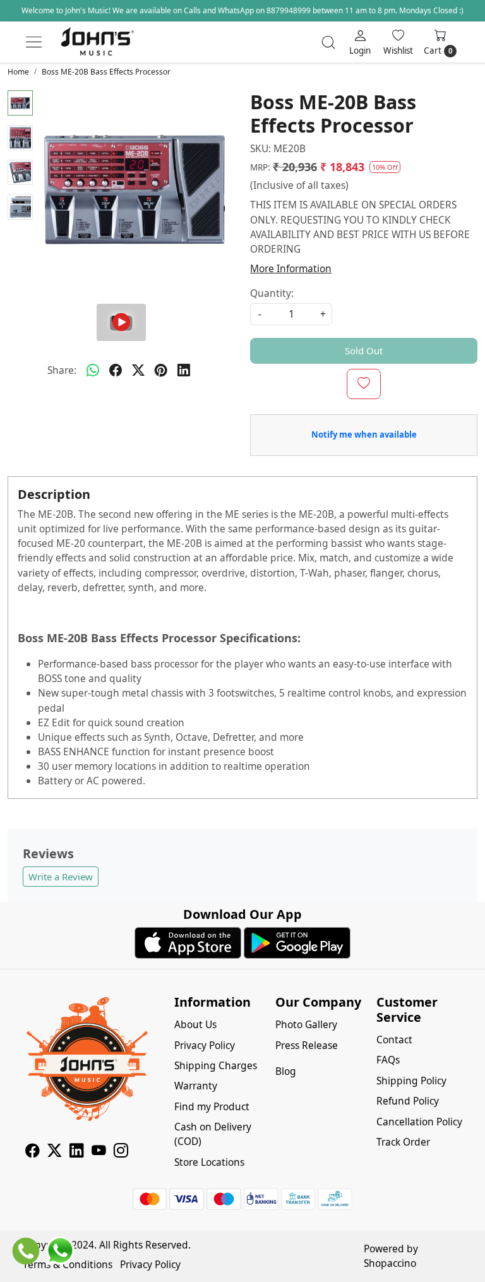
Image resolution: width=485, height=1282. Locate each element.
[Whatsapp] (92, 370)
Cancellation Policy (419, 1122)
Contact (394, 1039)
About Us (195, 1024)
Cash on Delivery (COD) (212, 1134)
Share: (61, 370)
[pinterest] (161, 370)
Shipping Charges (215, 1065)
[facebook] (115, 370)
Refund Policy (407, 1101)
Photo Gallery (306, 1024)
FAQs (388, 1060)
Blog (285, 1071)
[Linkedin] (77, 1151)
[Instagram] (121, 1151)
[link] (328, 42)
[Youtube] (99, 1151)
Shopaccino (390, 1263)
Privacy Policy (204, 1045)
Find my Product (211, 1106)
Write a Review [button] (60, 876)
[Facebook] (32, 1151)
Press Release (306, 1045)
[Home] (97, 42)
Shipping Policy (411, 1080)
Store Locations (209, 1162)
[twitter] (138, 370)
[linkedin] (183, 370)
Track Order (403, 1142)
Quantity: (272, 293)
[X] (54, 1151)
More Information (291, 268)
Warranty (195, 1086)
